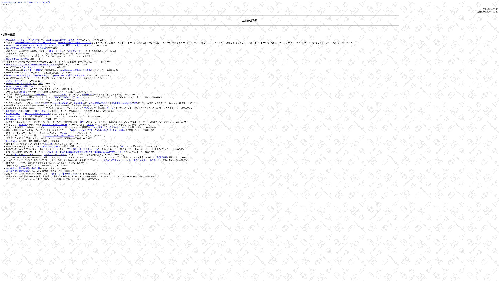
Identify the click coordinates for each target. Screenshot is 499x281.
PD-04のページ (13, 111)
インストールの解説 (32, 70)
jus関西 (21, 92)
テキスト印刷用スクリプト (37, 114)
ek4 (122, 146)
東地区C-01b (88, 94)
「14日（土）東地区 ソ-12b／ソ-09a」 (23, 155)
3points (110, 108)
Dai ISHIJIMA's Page (31, 2)
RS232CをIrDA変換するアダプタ (110, 152)
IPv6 (37, 103)
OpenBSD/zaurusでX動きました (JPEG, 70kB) (26, 75)
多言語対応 (79, 103)
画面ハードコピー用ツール (37, 111)
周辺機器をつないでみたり (124, 103)
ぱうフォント (55, 51)
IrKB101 (23, 124)
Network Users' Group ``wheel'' (11, 2)
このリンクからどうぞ (16, 81)
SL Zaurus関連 (45, 2)
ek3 (123, 127)
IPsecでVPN (11, 141)
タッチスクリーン (31, 67)
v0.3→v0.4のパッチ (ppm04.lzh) (111, 130)
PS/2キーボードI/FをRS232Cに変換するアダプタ (69, 152)
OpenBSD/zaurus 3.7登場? (17, 59)
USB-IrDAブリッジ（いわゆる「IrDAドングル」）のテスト (130, 160)
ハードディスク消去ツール (33, 94)
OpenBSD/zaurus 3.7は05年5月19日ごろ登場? (26, 48)
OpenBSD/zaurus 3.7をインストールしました (35, 42)
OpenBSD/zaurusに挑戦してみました (62, 40)
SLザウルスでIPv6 (14, 89)
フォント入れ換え (60, 103)
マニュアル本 (60, 94)
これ (23, 165)
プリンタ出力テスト (98, 103)
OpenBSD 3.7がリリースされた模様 (22, 40)
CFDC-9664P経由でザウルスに (68, 97)
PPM (90, 130)
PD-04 (86, 108)
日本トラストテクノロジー (54, 124)
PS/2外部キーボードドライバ (106, 127)
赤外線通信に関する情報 (17, 168)
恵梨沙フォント (75, 51)
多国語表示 (162, 157)
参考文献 (36, 168)
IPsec (45, 103)
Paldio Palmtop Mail (78, 130)
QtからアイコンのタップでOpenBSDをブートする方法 (31, 64)
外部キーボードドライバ (49, 146)
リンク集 (48, 144)
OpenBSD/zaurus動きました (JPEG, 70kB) (24, 83)
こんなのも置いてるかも (55, 155)
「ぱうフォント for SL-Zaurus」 (59, 135)
